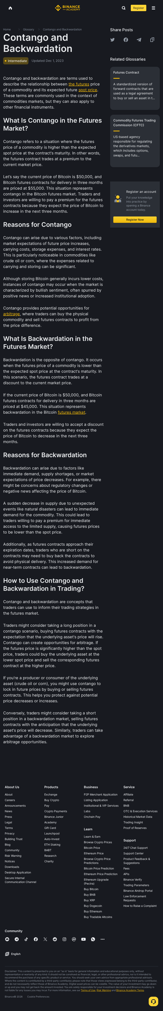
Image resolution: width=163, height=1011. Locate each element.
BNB (126, 805)
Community (12, 850)
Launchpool (51, 833)
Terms (9, 828)
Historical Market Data (137, 816)
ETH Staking (52, 844)
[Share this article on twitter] (112, 39)
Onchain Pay (92, 816)
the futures (79, 84)
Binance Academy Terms (130, 990)
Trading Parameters (136, 885)
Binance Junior (53, 816)
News (8, 811)
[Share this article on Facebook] (125, 39)
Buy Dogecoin (93, 905)
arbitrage (11, 313)
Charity (49, 861)
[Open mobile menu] (153, 8)
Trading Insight (133, 822)
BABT (47, 850)
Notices (10, 861)
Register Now (135, 219)
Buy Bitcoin (91, 889)
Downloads (12, 866)
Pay (46, 805)
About (9, 794)
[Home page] (67, 8)
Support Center (133, 853)
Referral (128, 800)
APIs (126, 874)
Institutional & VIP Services (101, 805)
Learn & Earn (92, 836)
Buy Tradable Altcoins (98, 917)
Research (50, 855)
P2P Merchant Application (100, 794)
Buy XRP (89, 900)
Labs (87, 811)
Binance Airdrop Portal (137, 890)
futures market (71, 412)
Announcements (15, 805)
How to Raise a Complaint (140, 905)
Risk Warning (13, 855)
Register (138, 8)
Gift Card (50, 828)
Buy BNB (89, 894)
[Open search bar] (122, 8)
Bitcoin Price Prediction (99, 868)
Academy (50, 822)
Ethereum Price (94, 853)
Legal (8, 822)
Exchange (50, 794)
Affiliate (128, 794)
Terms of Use (88, 990)
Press (8, 816)
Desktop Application (18, 872)
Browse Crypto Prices (98, 842)
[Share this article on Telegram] (139, 39)
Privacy (10, 833)
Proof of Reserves (135, 828)
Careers (10, 800)
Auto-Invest (51, 839)
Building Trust (13, 839)
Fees (126, 868)
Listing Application (96, 800)
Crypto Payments (55, 811)
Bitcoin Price (92, 847)
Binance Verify (132, 879)
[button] (153, 8)
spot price (88, 89)
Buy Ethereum (93, 911)
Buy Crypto (51, 800)
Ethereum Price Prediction (100, 874)
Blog (8, 844)
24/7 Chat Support (135, 847)
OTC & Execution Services (140, 811)
